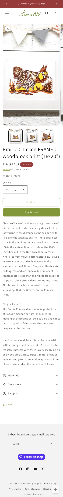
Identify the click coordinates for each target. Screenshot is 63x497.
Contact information (33, 494)
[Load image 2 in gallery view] (31, 136)
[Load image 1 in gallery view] (16, 136)
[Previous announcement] (6, 4)
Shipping (6, 169)
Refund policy (50, 483)
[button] (7, 13)
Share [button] (9, 404)
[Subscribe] (51, 444)
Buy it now (31, 212)
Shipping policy (50, 489)
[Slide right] (59, 137)
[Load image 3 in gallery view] (47, 136)
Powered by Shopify (32, 483)
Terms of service (32, 489)
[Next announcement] (56, 4)
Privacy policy (15, 489)
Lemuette (18, 483)
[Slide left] (4, 137)
